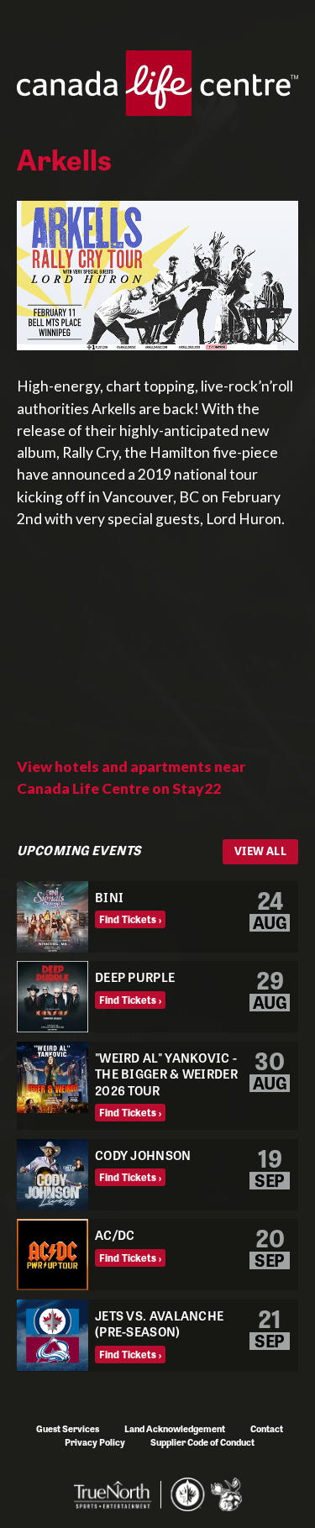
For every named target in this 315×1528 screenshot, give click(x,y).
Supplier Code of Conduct (202, 1441)
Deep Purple (135, 976)
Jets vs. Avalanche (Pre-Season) (159, 1323)
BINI (109, 896)
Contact (266, 1428)
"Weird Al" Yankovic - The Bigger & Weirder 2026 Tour (166, 1074)
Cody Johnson (143, 1154)
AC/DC (115, 1234)
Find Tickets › (130, 919)
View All (260, 851)
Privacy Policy (95, 1441)
